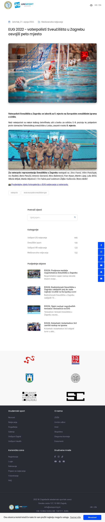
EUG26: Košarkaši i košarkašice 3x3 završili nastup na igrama (60, 324)
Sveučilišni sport (34, 242)
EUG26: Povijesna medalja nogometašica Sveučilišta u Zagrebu (60, 271)
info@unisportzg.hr (52, 507)
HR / (97, 5)
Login (10, 461)
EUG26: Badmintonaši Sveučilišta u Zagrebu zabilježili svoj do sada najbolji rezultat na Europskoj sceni (60, 289)
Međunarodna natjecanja (52, 22)
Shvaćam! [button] (92, 517)
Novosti (11, 417)
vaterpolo (14, 193)
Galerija (11, 432)
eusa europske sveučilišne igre (35, 193)
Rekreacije (12, 466)
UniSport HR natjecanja (37, 248)
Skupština (58, 432)
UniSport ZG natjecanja (37, 237)
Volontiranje (13, 476)
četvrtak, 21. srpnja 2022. (23, 22)
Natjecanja (12, 422)
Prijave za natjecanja (16, 471)
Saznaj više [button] (75, 517)
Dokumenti (58, 441)
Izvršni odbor (59, 422)
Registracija (13, 457)
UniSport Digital (14, 436)
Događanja (12, 427)
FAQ (10, 480)
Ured (56, 427)
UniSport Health (14, 441)
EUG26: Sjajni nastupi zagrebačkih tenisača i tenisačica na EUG (59, 307)
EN (100, 5)
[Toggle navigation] (91, 5)
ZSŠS (56, 417)
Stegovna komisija (62, 436)
